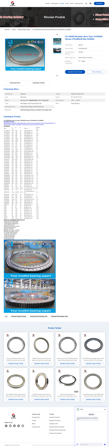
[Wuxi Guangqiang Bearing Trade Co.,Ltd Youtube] (18, 426)
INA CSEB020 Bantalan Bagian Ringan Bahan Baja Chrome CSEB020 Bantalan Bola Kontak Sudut (16, 395)
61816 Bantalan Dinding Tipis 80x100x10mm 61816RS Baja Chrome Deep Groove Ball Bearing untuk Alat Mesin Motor (67, 395)
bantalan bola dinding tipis (38, 316)
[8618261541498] (22, 426)
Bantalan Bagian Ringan (24, 29)
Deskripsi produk (39, 83)
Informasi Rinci (15, 83)
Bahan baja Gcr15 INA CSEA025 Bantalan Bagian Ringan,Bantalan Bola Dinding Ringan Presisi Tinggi (67, 359)
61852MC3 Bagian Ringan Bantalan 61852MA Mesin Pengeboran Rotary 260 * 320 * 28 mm (41, 395)
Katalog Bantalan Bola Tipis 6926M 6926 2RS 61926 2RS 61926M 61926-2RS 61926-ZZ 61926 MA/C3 (93, 395)
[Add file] (77, 444)
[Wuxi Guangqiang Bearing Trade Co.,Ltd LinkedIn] (14, 426)
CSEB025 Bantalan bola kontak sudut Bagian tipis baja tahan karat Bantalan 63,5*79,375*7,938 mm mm (41, 359)
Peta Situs (16, 445)
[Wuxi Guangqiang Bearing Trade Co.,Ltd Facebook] (6, 426)
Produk (62, 3)
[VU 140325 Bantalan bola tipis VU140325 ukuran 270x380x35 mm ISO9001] (25, 54)
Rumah (47, 3)
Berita (71, 3)
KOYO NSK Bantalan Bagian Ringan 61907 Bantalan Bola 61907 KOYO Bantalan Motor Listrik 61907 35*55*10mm (93, 359)
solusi (67, 3)
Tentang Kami (55, 3)
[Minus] (105, 409)
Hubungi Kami (79, 3)
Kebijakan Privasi (9, 445)
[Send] (105, 444)
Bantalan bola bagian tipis (59, 316)
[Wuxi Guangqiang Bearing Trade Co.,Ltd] (12, 3)
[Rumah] (13, 418)
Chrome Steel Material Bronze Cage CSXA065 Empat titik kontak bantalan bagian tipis (15, 359)
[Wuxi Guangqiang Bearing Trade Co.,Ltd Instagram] (10, 426)
